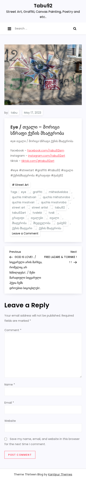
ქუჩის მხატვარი (22, 228)
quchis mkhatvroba (56, 197)
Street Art (22, 185)
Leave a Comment (26, 233)
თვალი (54, 218)
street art (18, 208)
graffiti (37, 192)
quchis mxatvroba (53, 202)
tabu (14, 113)
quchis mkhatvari (24, 197)
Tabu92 (43, 5)
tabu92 (60, 208)
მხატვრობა (19, 223)
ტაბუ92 (61, 223)
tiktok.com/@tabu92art (37, 161)
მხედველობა (41, 223)
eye (23, 192)
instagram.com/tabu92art (46, 156)
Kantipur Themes (60, 474)
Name (9, 385)
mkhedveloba (58, 192)
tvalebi (37, 213)
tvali (51, 213)
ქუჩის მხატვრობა (50, 228)
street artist (40, 208)
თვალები (37, 218)
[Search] (75, 28)
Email (9, 403)
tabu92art (19, 213)
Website (10, 421)
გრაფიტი (18, 218)
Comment (12, 330)
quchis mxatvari (23, 202)
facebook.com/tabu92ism (45, 150)
